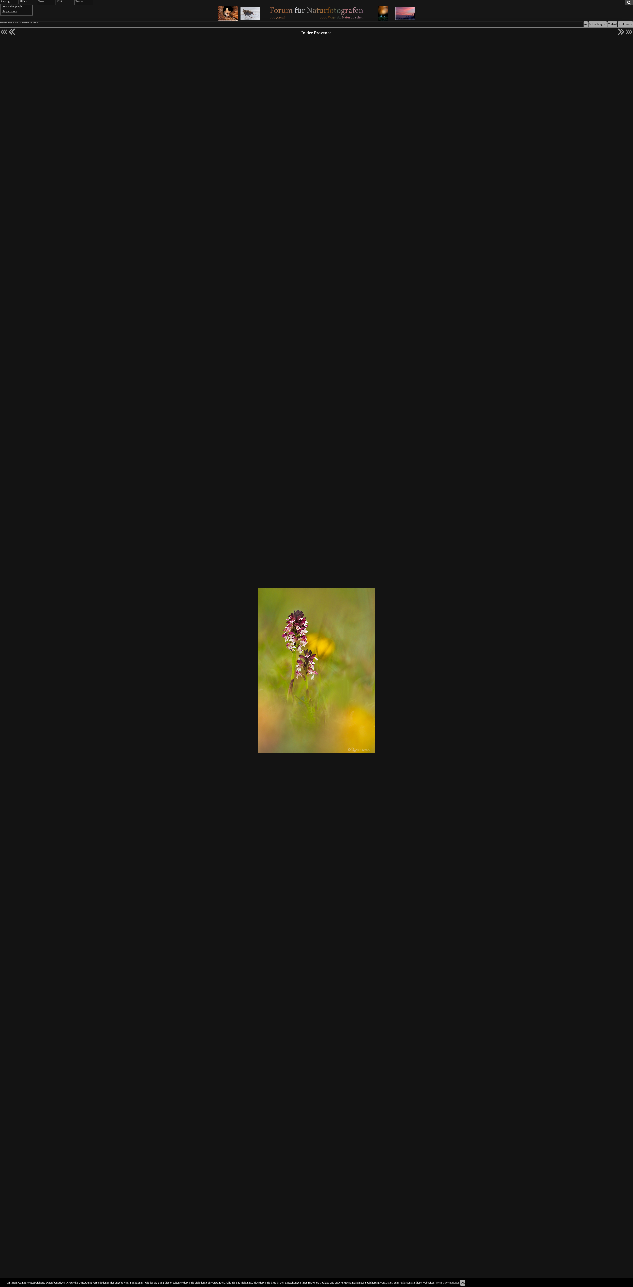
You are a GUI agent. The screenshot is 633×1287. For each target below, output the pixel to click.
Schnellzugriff (597, 24)
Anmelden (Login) (13, 7)
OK (463, 1282)
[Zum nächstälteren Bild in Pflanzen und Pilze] (621, 32)
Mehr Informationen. (448, 1282)
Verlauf (612, 24)
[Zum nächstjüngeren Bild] (4, 32)
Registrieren (9, 11)
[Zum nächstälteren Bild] (629, 32)
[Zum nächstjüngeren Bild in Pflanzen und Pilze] (12, 32)
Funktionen (625, 24)
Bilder (15, 22)
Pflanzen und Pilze (30, 22)
